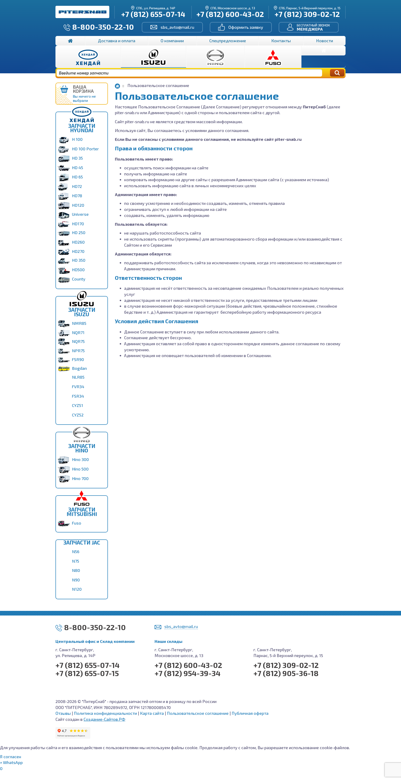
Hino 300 (80, 459)
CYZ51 (77, 405)
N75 (75, 561)
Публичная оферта (250, 713)
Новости (324, 40)
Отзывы (63, 713)
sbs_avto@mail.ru (177, 27)
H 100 (77, 139)
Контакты (281, 40)
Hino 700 (80, 478)
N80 (76, 570)
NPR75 (78, 350)
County (78, 278)
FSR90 (78, 359)
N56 (75, 551)
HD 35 (77, 158)
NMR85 (79, 323)
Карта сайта (152, 713)
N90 (76, 579)
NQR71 (78, 332)
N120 (77, 589)
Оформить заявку (245, 27)
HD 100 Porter (85, 148)
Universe (80, 214)
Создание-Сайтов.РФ (104, 719)
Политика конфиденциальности (105, 713)
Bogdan (79, 368)
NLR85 (78, 377)
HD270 (78, 251)
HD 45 (77, 167)
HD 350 (78, 260)
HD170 (78, 223)
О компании (172, 40)
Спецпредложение (227, 40)
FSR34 (78, 396)
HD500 (78, 269)
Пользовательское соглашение (198, 713)
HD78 (77, 195)
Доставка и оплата (116, 40)
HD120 (78, 205)
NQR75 (78, 341)
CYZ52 (78, 414)
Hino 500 (80, 468)
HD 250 (78, 232)
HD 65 (77, 176)
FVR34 (78, 386)
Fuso (76, 522)
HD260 (78, 242)
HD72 (77, 186)
